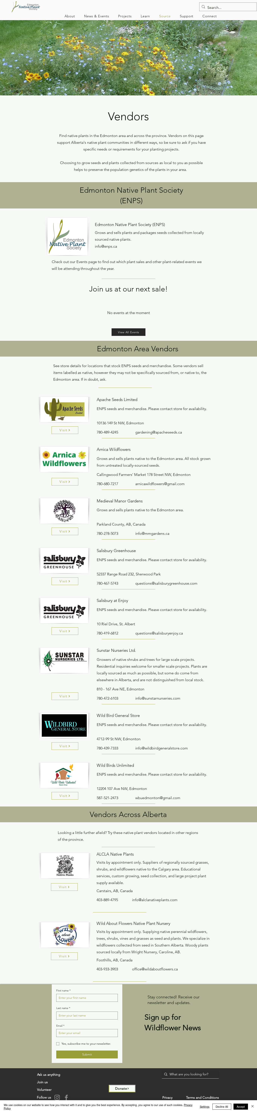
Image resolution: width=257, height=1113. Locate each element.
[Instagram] (57, 1097)
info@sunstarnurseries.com (157, 698)
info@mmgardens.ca (152, 533)
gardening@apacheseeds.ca (158, 432)
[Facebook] (66, 1097)
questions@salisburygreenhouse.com (166, 583)
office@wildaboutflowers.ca (155, 969)
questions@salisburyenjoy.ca (159, 633)
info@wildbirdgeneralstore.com (161, 748)
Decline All (222, 1106)
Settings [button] (204, 1106)
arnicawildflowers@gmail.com (160, 484)
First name (63, 990)
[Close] (252, 1106)
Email (60, 1025)
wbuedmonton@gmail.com (157, 798)
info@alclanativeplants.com (154, 900)
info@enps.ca (106, 246)
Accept (241, 1106)
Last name (63, 1008)
